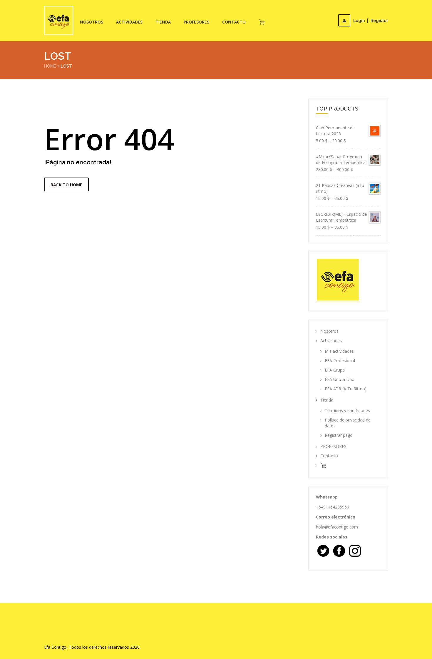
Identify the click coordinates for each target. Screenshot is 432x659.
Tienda (163, 22)
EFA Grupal (335, 370)
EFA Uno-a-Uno (339, 379)
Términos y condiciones (347, 410)
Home (50, 66)
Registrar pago (339, 435)
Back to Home (66, 185)
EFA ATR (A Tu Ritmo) (345, 389)
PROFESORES (196, 22)
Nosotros (91, 22)
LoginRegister (370, 20)
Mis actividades (339, 351)
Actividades (129, 22)
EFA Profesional (340, 360)
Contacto (234, 22)
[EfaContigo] (58, 20)
